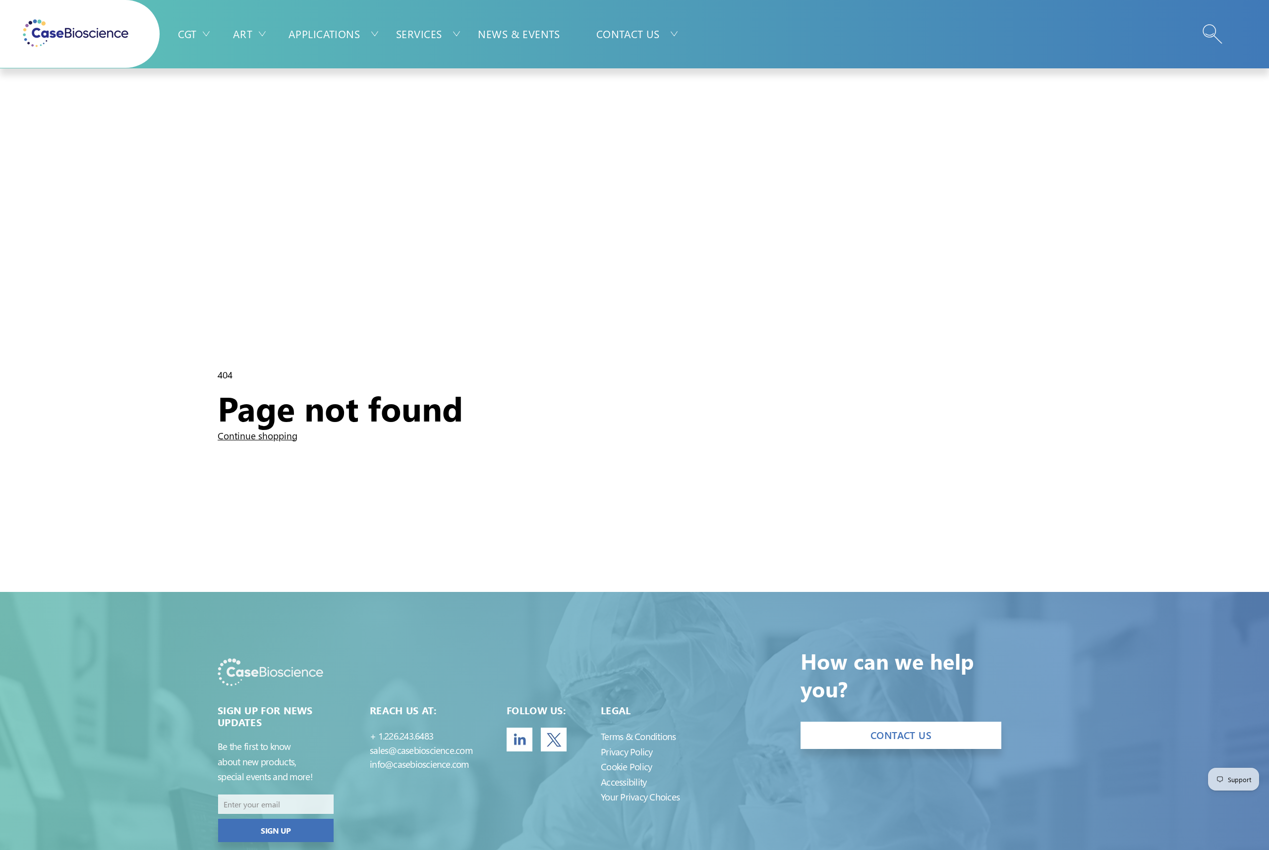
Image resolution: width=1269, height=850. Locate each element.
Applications (324, 33)
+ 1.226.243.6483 (401, 736)
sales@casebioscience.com (421, 750)
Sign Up (276, 830)
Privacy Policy (626, 751)
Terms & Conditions (638, 736)
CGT (187, 33)
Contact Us (627, 33)
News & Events (519, 33)
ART (242, 33)
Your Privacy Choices (640, 797)
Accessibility (623, 782)
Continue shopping (257, 435)
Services (419, 33)
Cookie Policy (626, 766)
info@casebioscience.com (419, 764)
